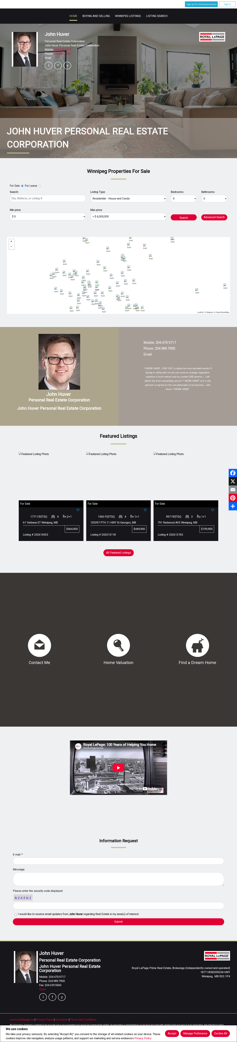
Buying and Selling (96, 16)
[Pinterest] (233, 498)
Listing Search (156, 16)
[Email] (233, 489)
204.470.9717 (62, 50)
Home (73, 16)
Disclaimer (62, 1020)
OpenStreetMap (222, 312)
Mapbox (210, 312)
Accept (172, 1033)
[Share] (233, 506)
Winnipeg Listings (128, 16)
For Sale (15, 185)
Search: (14, 192)
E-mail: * (18, 855)
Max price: (96, 210)
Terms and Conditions (83, 1020)
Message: (19, 869)
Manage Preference (195, 1033)
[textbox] (48, 198)
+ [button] (11, 241)
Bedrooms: (177, 192)
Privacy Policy (142, 1038)
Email (48, 58)
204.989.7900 (62, 54)
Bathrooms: (208, 192)
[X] (233, 481)
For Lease (31, 185)
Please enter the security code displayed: (38, 891)
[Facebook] (233, 473)
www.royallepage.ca (22, 1020)
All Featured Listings (118, 553)
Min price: (15, 210)
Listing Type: (97, 192)
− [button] (11, 246)
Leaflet (200, 312)
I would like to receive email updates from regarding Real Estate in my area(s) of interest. (78, 914)
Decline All (220, 1033)
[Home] (212, 37)
